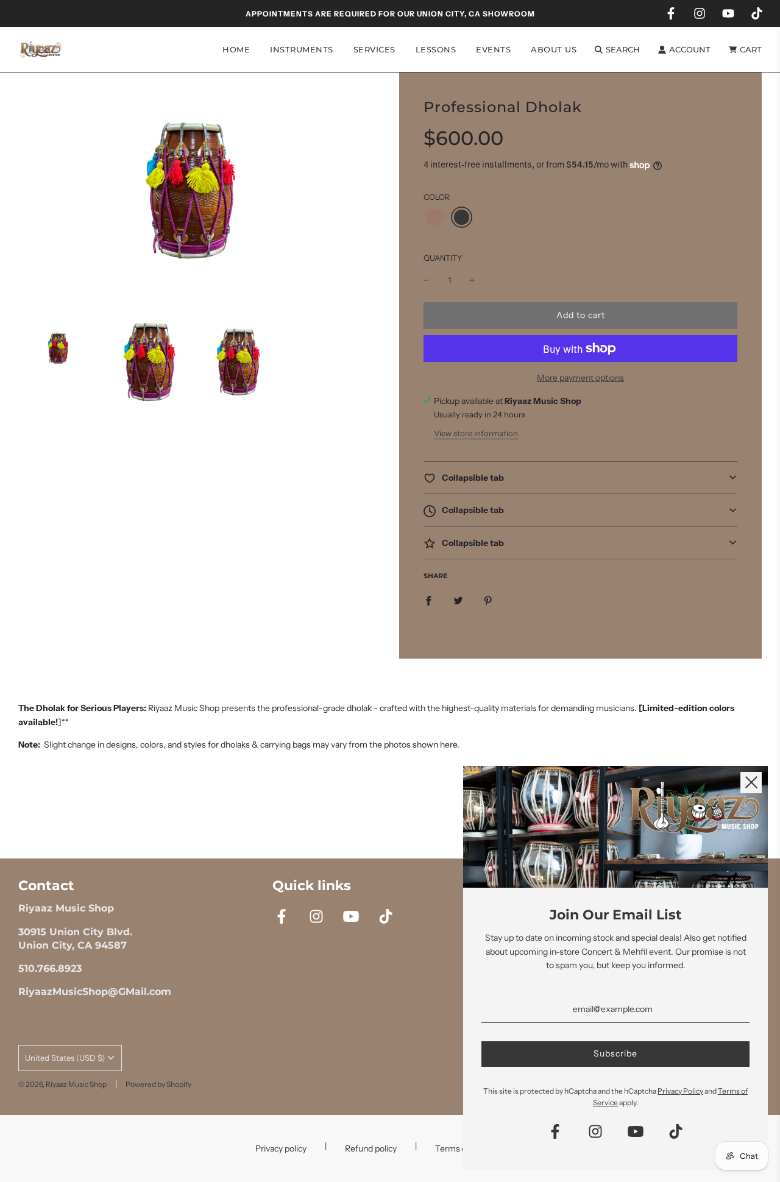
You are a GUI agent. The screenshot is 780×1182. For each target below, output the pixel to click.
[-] (427, 280)
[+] (472, 280)
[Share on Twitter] (458, 600)
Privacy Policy (680, 1090)
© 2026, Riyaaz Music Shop (62, 1084)
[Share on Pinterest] (488, 600)
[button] (580, 478)
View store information (476, 433)
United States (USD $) (65, 1058)
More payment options (580, 377)
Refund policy (371, 1148)
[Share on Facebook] (428, 600)
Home (236, 49)
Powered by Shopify (158, 1084)
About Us (553, 49)
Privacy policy (281, 1148)
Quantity (443, 258)
